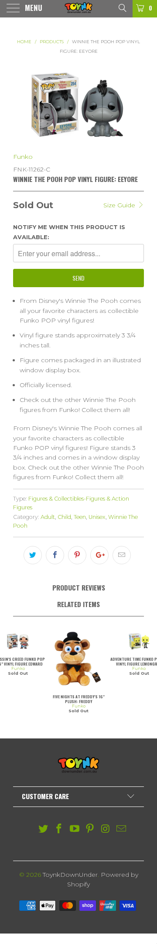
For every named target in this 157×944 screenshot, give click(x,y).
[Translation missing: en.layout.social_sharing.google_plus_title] (99, 555)
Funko (23, 157)
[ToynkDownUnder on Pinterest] (90, 829)
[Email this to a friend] (122, 555)
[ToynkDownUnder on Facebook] (59, 829)
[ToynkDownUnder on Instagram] (106, 829)
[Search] (121, 7)
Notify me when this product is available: (69, 231)
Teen (80, 517)
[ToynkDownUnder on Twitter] (43, 829)
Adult (48, 517)
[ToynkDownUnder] (78, 8)
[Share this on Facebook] (55, 555)
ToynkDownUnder (70, 875)
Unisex (97, 517)
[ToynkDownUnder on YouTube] (74, 829)
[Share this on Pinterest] (77, 555)
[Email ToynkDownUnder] (121, 829)
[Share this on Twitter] (33, 555)
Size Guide (120, 205)
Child (64, 517)
